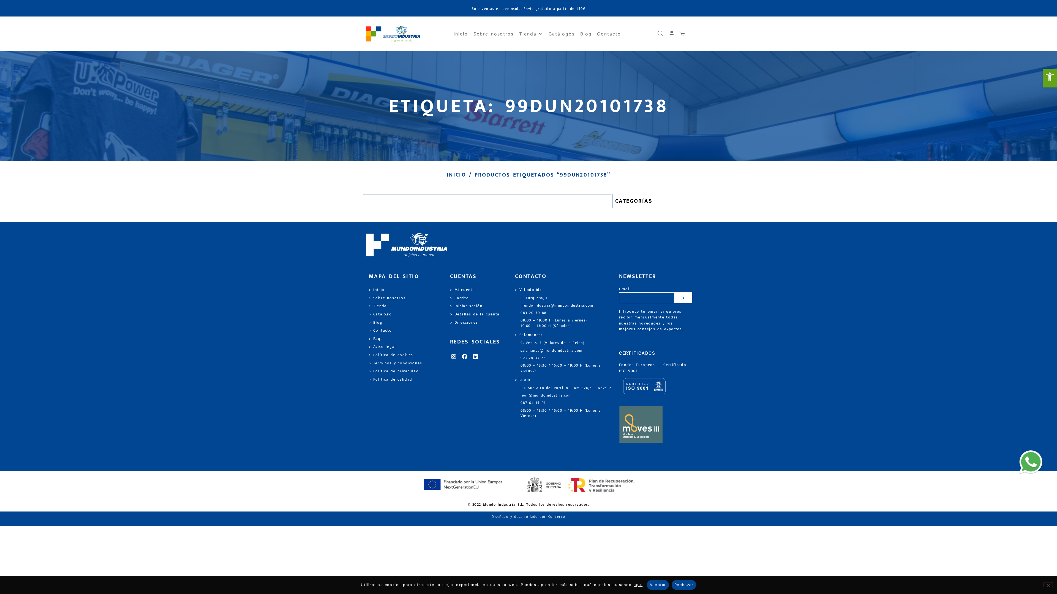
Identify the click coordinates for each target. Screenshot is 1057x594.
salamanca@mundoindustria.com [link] (552, 351)
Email (625, 289)
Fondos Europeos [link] (638, 365)
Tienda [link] (527, 34)
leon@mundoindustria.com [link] (546, 395)
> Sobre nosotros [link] (387, 298)
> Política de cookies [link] (391, 355)
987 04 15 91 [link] (533, 403)
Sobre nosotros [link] (493, 34)
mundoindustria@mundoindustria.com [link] (557, 306)
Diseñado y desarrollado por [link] (528, 517)
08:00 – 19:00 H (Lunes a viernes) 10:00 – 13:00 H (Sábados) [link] (554, 323)
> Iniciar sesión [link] (466, 306)
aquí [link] (638, 584)
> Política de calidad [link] (390, 379)
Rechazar (683, 584)
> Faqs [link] (376, 339)
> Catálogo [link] (380, 314)
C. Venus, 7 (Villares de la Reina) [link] (553, 343)
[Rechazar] (1048, 584)
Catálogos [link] (562, 34)
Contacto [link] (609, 34)
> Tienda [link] (378, 306)
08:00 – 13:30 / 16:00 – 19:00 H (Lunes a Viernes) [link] (561, 413)
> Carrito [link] (459, 298)
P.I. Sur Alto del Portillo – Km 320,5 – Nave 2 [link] (566, 388)
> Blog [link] (376, 322)
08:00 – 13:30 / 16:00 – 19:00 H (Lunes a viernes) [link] (561, 368)
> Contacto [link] (380, 330)
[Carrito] (683, 34)
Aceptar (658, 584)
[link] (1050, 78)
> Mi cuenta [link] (462, 290)
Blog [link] (586, 34)
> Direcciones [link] (464, 322)
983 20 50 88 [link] (534, 313)
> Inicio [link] (377, 290)
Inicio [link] (461, 34)
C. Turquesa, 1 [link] (534, 298)
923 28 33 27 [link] (533, 358)
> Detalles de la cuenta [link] (475, 314)
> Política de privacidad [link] (394, 371)
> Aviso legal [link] (382, 346)
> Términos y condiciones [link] (395, 363)
